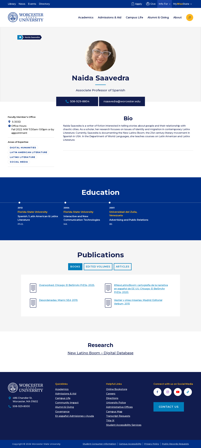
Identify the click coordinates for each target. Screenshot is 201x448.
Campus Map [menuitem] (114, 411)
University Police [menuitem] (116, 402)
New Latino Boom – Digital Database (100, 353)
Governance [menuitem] (62, 411)
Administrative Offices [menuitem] (119, 407)
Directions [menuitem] (112, 398)
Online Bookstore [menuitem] (116, 389)
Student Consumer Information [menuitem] (99, 444)
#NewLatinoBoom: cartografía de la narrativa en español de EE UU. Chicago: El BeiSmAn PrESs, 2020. (141, 289)
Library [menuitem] (12, 3)
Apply (138, 3)
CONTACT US (169, 406)
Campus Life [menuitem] (134, 17)
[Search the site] (189, 17)
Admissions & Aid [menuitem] (109, 17)
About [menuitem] (177, 17)
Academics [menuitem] (85, 17)
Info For (163, 3)
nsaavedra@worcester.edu (122, 101)
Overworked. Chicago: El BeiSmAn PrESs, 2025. (67, 285)
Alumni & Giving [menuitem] (158, 17)
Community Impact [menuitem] (67, 402)
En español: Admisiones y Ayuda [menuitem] (74, 416)
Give (153, 3)
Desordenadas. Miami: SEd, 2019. (58, 300)
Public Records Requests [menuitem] (175, 444)
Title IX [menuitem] (110, 420)
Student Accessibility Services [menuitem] (123, 425)
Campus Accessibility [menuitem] (130, 444)
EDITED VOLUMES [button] (98, 266)
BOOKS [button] (75, 266)
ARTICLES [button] (122, 266)
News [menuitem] (22, 3)
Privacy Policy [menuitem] (151, 444)
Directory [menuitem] (44, 3)
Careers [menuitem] (110, 393)
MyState (181, 3)
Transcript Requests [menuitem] (118, 416)
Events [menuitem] (32, 3)
